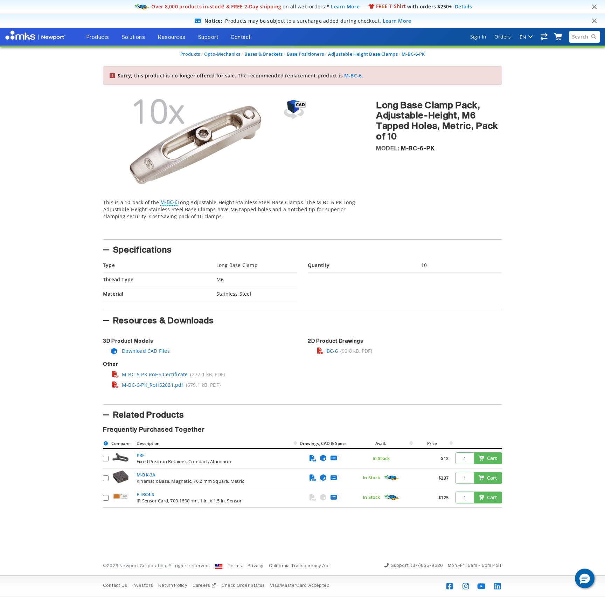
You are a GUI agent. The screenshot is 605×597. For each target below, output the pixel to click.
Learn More (345, 6)
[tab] (234, 217)
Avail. (381, 443)
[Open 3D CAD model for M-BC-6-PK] (294, 109)
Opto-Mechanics (222, 54)
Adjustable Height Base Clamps (363, 54)
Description (148, 443)
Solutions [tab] (133, 37)
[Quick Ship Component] (391, 478)
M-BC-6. (353, 75)
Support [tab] (208, 37)
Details (463, 6)
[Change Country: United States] (218, 566)
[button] (584, 578)
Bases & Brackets (263, 54)
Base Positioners (305, 54)
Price (432, 443)
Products (190, 54)
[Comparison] (544, 36)
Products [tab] (97, 37)
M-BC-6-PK (413, 54)
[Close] (594, 7)
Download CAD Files (145, 351)
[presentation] (302, 298)
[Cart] (558, 36)
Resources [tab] (172, 37)
